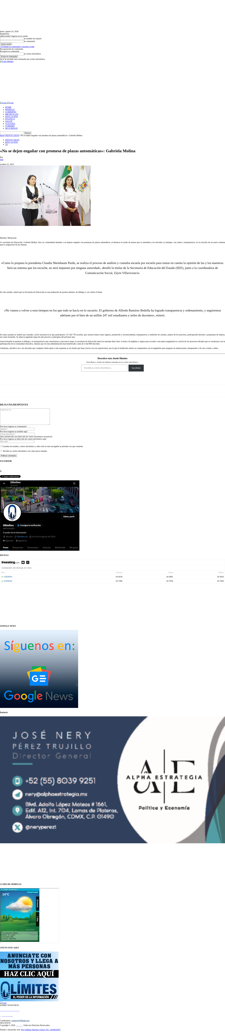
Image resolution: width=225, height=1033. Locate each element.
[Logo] (3, 103)
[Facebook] (4, 391)
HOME (8, 107)
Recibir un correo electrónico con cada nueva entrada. (25, 451)
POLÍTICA (10, 119)
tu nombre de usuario (32, 38)
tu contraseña (29, 41)
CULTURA (10, 123)
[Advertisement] (112, 82)
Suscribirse (136, 368)
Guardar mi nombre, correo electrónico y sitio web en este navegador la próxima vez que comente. (43, 446)
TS (6, 144)
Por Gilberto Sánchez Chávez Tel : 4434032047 (41, 1030)
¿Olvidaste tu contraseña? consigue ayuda (17, 47)
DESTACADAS (12, 135)
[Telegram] (30, 391)
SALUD (8, 121)
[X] (12, 391)
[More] (40, 391)
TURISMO (10, 126)
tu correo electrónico (32, 54)
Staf (1, 160)
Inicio (2, 135)
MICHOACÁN (11, 114)
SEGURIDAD (11, 128)
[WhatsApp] (21, 391)
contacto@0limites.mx (20, 1020)
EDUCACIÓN (11, 116)
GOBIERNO (10, 112)
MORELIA (10, 109)
